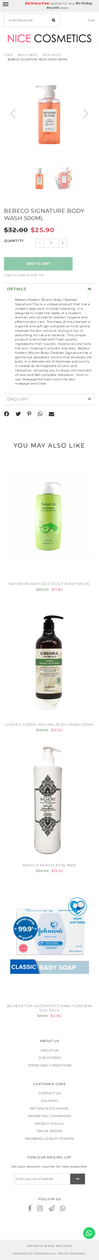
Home (8, 55)
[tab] (49, 288)
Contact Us (49, 1093)
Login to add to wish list (24, 275)
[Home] (49, 38)
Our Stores (49, 1058)
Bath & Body (28, 55)
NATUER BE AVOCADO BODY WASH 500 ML (49, 584)
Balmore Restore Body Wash (49, 865)
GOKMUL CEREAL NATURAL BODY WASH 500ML (49, 724)
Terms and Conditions (49, 1065)
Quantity (14, 241)
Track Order (49, 1131)
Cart (91, 20)
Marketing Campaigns (49, 1116)
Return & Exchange (49, 1108)
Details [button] (16, 289)
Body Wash (52, 55)
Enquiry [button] (17, 399)
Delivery (49, 1101)
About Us (49, 1050)
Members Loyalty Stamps (49, 1138)
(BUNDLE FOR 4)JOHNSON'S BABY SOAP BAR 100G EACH (49, 1008)
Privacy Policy (49, 1124)
